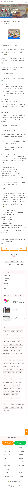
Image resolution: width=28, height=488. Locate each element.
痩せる (19, 397)
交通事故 (6, 286)
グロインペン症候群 (7, 363)
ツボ (17, 372)
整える (4, 372)
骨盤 (8, 347)
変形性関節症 (13, 341)
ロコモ (15, 350)
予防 (17, 360)
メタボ (10, 350)
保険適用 (9, 375)
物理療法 (12, 347)
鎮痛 (16, 347)
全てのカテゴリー (8, 275)
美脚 (8, 334)
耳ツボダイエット (6, 397)
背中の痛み (13, 366)
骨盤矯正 (6, 283)
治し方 (18, 366)
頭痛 (13, 404)
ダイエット (5, 401)
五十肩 (4, 360)
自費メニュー (18, 391)
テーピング (5, 379)
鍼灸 (2, 243)
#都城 (11, 261)
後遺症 (9, 391)
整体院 (4, 375)
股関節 (15, 338)
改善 (15, 334)
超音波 (17, 379)
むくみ (21, 331)
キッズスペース (12, 407)
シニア (10, 401)
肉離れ (20, 382)
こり (8, 366)
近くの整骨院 (6, 382)
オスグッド (9, 385)
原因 (11, 334)
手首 (4, 341)
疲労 (8, 410)
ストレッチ (5, 344)
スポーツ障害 (18, 404)
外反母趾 (14, 363)
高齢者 (4, 338)
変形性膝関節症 (6, 394)
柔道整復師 (5, 356)
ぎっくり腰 (6, 243)
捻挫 (4, 385)
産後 (4, 347)
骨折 (8, 331)
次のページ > (22, 248)
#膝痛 (22, 264)
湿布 (15, 356)
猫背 (4, 410)
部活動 (16, 382)
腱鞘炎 (23, 338)
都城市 (4, 404)
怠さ (4, 334)
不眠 (21, 407)
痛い (19, 338)
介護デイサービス (17, 401)
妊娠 (14, 360)
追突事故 (14, 388)
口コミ (4, 391)
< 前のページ (5, 248)
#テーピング (8, 264)
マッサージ (11, 369)
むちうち (19, 375)
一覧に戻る (14, 249)
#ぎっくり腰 (16, 264)
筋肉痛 (15, 353)
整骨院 (9, 404)
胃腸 (21, 372)
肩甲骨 (21, 344)
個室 (7, 407)
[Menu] (25, 1)
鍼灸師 (10, 356)
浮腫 (17, 331)
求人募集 (20, 353)
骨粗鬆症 (19, 334)
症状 (13, 391)
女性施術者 (5, 388)
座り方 (18, 356)
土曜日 (12, 394)
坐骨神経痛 (5, 350)
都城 (21, 379)
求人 (23, 363)
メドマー (20, 388)
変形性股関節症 (6, 353)
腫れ (8, 341)
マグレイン (14, 397)
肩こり (5, 280)
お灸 (14, 372)
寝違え (11, 382)
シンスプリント (16, 385)
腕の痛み (9, 372)
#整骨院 (17, 261)
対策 (10, 388)
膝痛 (23, 404)
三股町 (14, 375)
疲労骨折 (13, 331)
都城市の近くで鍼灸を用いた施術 (10, 239)
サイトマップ (21, 476)
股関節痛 (21, 360)
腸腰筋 (4, 366)
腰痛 (18, 407)
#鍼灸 (22, 261)
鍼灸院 (17, 369)
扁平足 (19, 363)
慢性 (18, 341)
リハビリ (20, 347)
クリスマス (5, 369)
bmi (12, 353)
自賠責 (4, 331)
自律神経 (21, 369)
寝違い (23, 356)
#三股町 (6, 261)
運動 (19, 350)
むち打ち (16, 344)
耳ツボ (17, 394)
